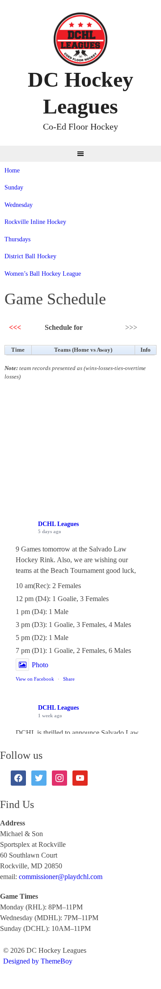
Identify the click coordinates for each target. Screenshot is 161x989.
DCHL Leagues (58, 524)
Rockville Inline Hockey (35, 222)
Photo (40, 665)
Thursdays (17, 239)
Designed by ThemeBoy (37, 961)
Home (12, 170)
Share (69, 679)
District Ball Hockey (30, 256)
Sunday (13, 187)
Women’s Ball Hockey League (42, 273)
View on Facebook (35, 679)
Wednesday (18, 205)
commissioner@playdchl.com (60, 876)
